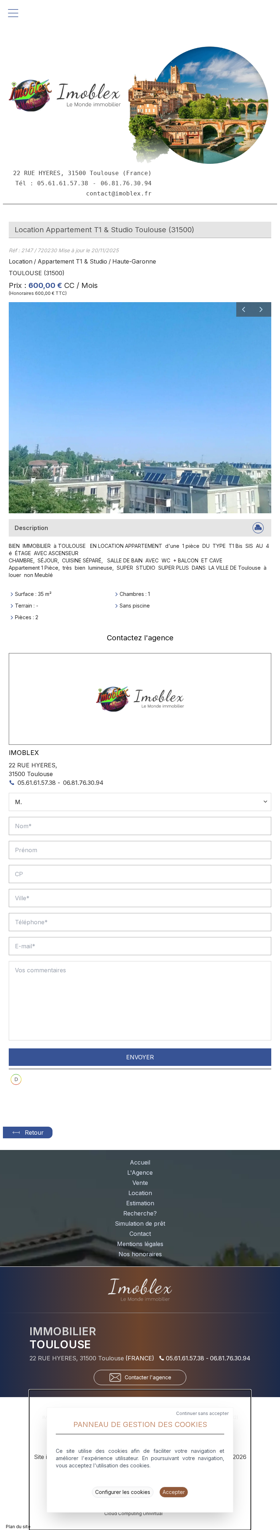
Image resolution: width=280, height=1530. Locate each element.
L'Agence (140, 1172)
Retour (34, 1132)
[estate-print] (258, 528)
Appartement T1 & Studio (72, 261)
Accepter (174, 1492)
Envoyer (140, 1057)
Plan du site (18, 1526)
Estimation (140, 1203)
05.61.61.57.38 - (39, 782)
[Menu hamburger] (13, 13)
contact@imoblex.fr (119, 193)
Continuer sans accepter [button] (202, 1413)
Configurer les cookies (122, 1492)
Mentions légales (140, 1244)
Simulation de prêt (140, 1223)
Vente (140, 1182)
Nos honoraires (140, 1254)
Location (20, 261)
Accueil (140, 1162)
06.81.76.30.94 (83, 782)
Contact (140, 1233)
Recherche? (140, 1213)
